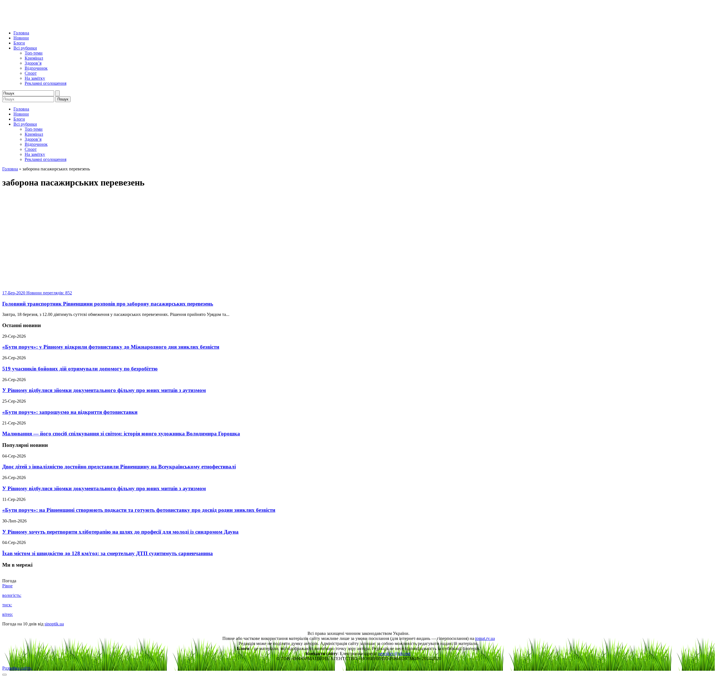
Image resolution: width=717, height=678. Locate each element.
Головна (21, 33)
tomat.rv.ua (485, 638)
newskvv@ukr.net (394, 653)
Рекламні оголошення (45, 83)
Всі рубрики (25, 48)
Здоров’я (33, 63)
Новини (21, 38)
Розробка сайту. (17, 668)
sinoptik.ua (54, 623)
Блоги (19, 43)
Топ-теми (34, 53)
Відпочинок (36, 68)
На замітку (35, 78)
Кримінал (34, 58)
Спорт (31, 73)
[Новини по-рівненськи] (72, 23)
